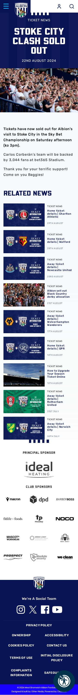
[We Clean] (65, 557)
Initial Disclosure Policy (57, 658)
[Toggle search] (71, 6)
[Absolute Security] (39, 557)
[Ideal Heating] (39, 469)
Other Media (37, 691)
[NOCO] (65, 519)
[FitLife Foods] (13, 518)
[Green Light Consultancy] (39, 538)
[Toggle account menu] (59, 6)
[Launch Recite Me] (64, 681)
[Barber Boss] (65, 499)
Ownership (21, 635)
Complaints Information (21, 673)
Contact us (57, 645)
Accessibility (57, 635)
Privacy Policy (39, 625)
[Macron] (13, 499)
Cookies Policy (21, 645)
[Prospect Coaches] (13, 557)
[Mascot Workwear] (13, 538)
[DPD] (39, 499)
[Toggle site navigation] (6, 6)
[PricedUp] (39, 519)
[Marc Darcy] (65, 538)
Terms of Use (21, 658)
